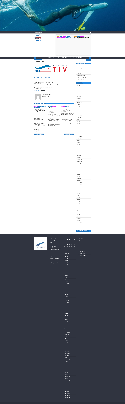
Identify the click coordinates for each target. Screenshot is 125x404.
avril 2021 (78, 199)
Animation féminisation (81, 75)
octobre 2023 (79, 138)
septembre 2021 (79, 189)
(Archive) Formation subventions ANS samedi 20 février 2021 (54, 109)
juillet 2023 (78, 144)
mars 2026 (78, 94)
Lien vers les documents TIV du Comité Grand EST (42, 77)
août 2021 (78, 191)
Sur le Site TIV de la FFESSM (38, 79)
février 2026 (79, 96)
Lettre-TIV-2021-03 (37, 90)
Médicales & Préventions (42, 106)
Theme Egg (45, 403)
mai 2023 (78, 148)
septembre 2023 (79, 140)
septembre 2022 (79, 165)
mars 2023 (78, 153)
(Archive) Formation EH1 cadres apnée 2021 (69, 134)
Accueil (61, 36)
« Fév (64, 250)
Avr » (66, 250)
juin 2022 (78, 170)
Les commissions (51, 57)
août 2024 (78, 121)
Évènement (58, 37)
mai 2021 (78, 197)
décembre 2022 (79, 159)
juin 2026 (78, 87)
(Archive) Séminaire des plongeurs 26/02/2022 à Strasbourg (39, 110)
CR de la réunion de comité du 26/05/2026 (82, 72)
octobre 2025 (79, 100)
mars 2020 (78, 216)
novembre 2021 (79, 184)
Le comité (43, 57)
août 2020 (78, 212)
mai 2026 (78, 89)
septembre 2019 (79, 226)
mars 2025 (78, 108)
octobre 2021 (79, 186)
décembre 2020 (79, 205)
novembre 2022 (79, 161)
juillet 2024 (78, 123)
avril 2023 (78, 151)
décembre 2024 (79, 115)
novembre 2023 (79, 136)
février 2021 (78, 203)
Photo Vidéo (69, 37)
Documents (72, 57)
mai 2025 (78, 106)
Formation (62, 37)
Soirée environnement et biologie (55, 262)
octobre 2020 (67, 378)
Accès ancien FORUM (83, 255)
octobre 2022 (79, 163)
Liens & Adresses (64, 57)
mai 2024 (78, 125)
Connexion (81, 240)
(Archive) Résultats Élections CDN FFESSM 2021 (39, 134)
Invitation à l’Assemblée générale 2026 (83, 66)
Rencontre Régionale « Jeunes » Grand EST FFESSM (84, 69)
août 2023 (78, 142)
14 (74, 242)
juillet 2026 (78, 85)
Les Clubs (57, 57)
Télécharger (43, 90)
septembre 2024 (79, 119)
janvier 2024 (79, 132)
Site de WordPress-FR (82, 247)
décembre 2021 (79, 182)
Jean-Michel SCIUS (43, 62)
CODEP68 (37, 40)
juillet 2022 (78, 167)
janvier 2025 (79, 113)
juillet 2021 (78, 193)
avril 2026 (78, 92)
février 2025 (79, 111)
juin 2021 (78, 195)
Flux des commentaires (83, 244)
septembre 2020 (79, 210)
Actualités (64, 36)
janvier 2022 (79, 180)
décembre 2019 (79, 222)
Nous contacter (82, 253)
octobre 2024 (79, 117)
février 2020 (79, 218)
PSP (34, 107)
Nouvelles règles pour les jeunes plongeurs (66, 108)
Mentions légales (82, 251)
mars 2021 (78, 201)
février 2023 (79, 155)
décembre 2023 (79, 134)
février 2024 (67, 300)
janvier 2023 (79, 157)
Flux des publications (82, 242)
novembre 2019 (79, 224)
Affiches (68, 36)
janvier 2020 (79, 220)
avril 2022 (78, 174)
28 (74, 246)
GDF (66, 37)
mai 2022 (78, 172)
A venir (58, 36)
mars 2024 (78, 127)
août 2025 (78, 104)
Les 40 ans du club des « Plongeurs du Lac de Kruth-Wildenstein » (84, 78)
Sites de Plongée (79, 57)
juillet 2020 (78, 214)
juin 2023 (78, 146)
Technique (40, 59)
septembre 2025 (79, 102)
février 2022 (79, 178)
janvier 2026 (79, 98)
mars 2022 (78, 176)
